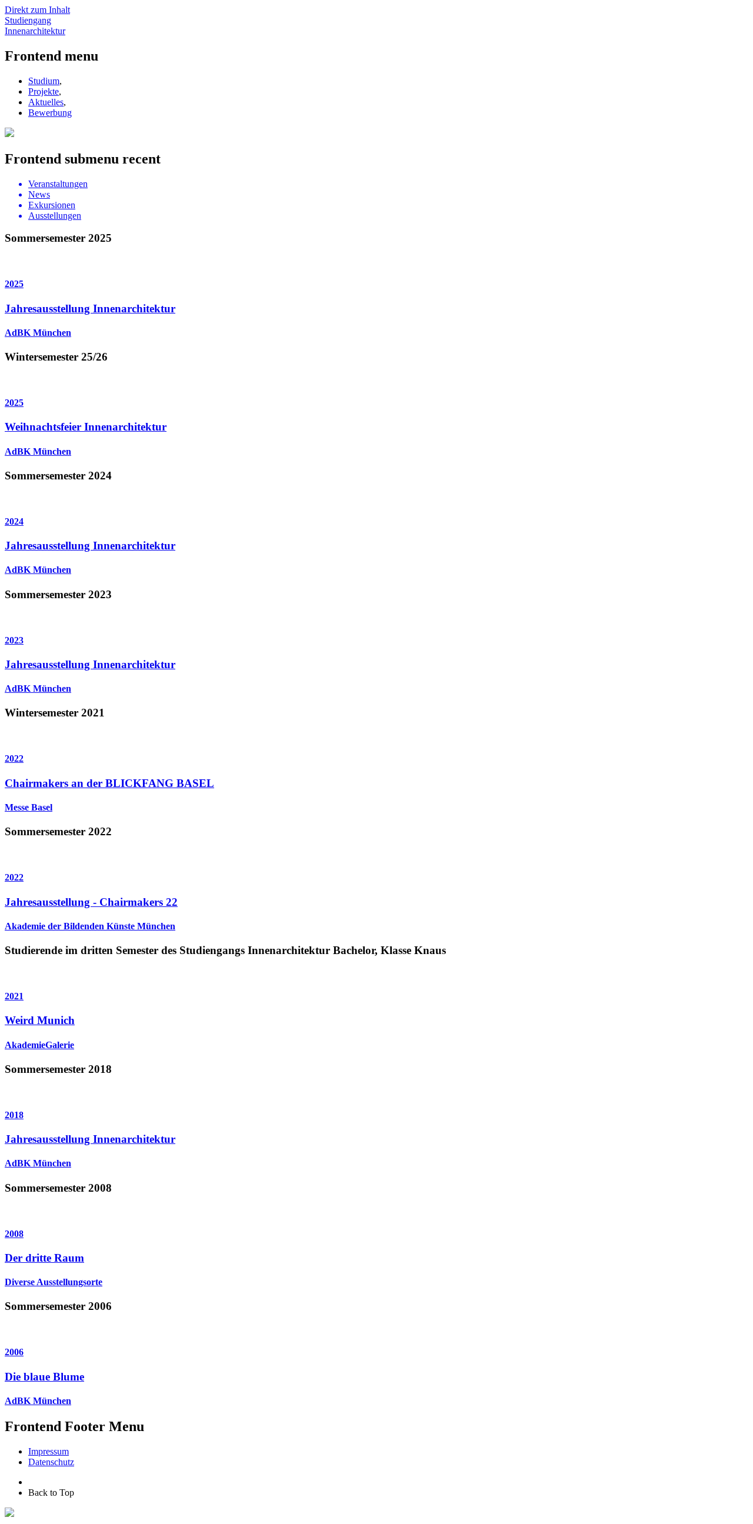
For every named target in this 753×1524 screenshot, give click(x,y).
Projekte (43, 91)
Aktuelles (46, 102)
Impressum (48, 1451)
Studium (43, 81)
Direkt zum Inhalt (37, 10)
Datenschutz (51, 1462)
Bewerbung (50, 113)
